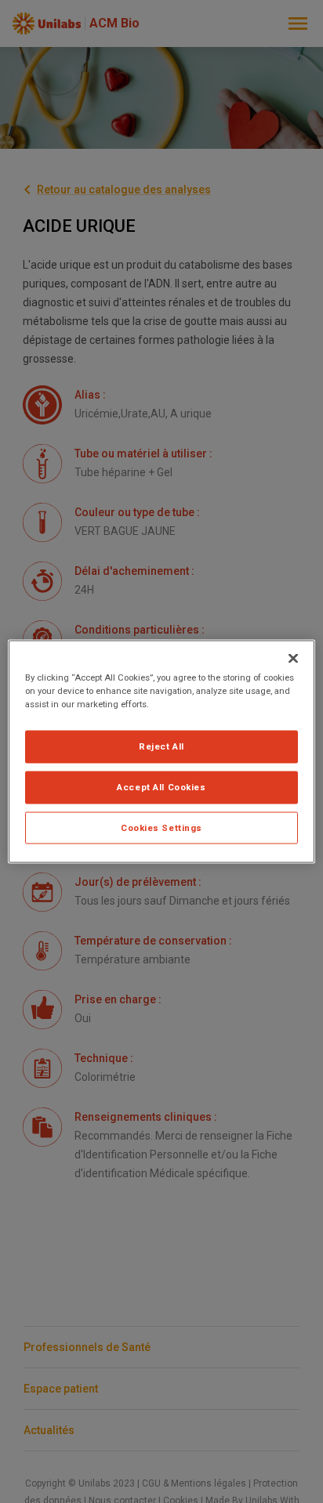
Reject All (161, 745)
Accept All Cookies (161, 786)
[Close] (293, 658)
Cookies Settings (161, 827)
